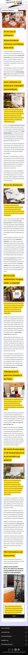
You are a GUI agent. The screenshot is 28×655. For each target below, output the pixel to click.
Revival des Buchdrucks (10, 257)
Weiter (14, 616)
